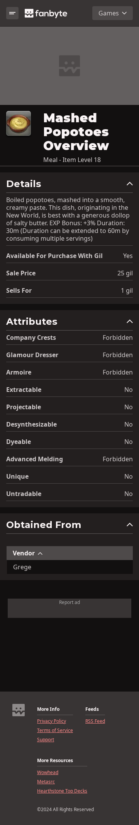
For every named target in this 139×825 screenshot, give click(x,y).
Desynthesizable (31, 424)
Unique (17, 476)
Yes (128, 256)
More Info (48, 709)
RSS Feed (95, 721)
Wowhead (47, 772)
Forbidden (118, 337)
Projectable (23, 407)
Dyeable (18, 441)
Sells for (19, 290)
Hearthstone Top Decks (62, 791)
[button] (69, 186)
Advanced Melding (34, 459)
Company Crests (31, 337)
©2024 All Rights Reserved (65, 809)
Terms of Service (55, 730)
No (128, 389)
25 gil (125, 273)
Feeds (92, 709)
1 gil (127, 290)
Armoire (18, 372)
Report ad (69, 602)
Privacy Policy (51, 721)
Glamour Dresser (32, 355)
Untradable (23, 494)
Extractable (23, 389)
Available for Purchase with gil (54, 256)
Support (45, 740)
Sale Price (21, 273)
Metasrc (46, 782)
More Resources (55, 761)
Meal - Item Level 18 (72, 160)
